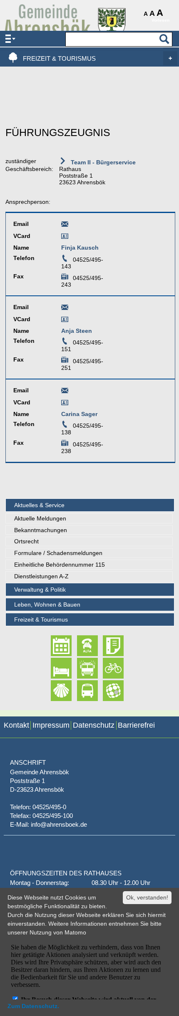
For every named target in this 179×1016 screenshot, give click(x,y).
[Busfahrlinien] (80, 690)
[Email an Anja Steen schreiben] (64, 308)
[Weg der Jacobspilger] (54, 690)
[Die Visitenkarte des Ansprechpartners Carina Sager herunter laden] (64, 404)
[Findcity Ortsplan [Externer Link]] (106, 690)
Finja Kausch (80, 247)
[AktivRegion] (106, 668)
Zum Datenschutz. (33, 1006)
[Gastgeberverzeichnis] (54, 668)
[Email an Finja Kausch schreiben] (64, 225)
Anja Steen (76, 330)
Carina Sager (79, 414)
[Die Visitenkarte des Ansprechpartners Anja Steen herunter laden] (64, 320)
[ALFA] (80, 645)
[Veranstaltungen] (54, 645)
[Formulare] (106, 645)
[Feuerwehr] (80, 668)
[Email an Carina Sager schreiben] (64, 392)
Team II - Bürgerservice (102, 162)
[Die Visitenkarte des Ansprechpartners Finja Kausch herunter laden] (64, 237)
